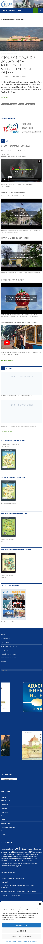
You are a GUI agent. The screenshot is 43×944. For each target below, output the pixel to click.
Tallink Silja (30, 104)
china (3, 852)
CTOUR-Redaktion (18, 184)
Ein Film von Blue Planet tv (10, 352)
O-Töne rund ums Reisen (9, 658)
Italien (3, 856)
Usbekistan (5, 866)
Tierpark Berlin (24, 863)
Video (3, 834)
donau (21, 852)
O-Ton (3, 816)
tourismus (31, 863)
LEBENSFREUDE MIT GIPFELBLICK (12, 895)
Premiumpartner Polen (9, 646)
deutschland (17, 852)
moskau (18, 858)
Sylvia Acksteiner (34, 230)
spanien (35, 861)
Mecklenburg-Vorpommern (8, 858)
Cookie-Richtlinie (11, 941)
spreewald (3, 863)
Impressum (33, 941)
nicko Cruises (29, 858)
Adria (2, 849)
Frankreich (13, 854)
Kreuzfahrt (18, 856)
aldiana (6, 849)
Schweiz (29, 861)
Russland (8, 861)
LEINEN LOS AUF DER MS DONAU (12, 878)
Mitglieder (4, 812)
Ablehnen (21, 931)
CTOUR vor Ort (6, 642)
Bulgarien (37, 849)
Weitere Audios (7, 432)
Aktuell (4, 54)
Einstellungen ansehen (21, 937)
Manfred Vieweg (20, 76)
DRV (30, 852)
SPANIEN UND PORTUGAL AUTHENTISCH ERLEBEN (18, 891)
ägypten (18, 866)
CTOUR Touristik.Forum (11, 10)
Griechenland (21, 854)
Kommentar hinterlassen (9, 232)
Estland (5, 104)
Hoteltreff (5, 650)
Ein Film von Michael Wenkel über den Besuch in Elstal (19, 314)
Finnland (14, 104)
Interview (4, 808)
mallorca (34, 856)
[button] (40, 904)
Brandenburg (28, 849)
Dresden (26, 852)
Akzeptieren (21, 925)
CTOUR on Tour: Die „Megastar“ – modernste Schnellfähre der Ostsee (18, 65)
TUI (35, 863)
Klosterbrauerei (10, 856)
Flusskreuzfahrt (5, 854)
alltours (11, 849)
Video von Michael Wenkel (10, 230)
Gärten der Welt (30, 854)
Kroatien (25, 856)
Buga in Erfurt (6, 426)
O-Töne (9, 368)
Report (3, 662)
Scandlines (22, 861)
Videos (8, 141)
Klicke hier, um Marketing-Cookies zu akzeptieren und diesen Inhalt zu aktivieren (21, 214)
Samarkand (14, 861)
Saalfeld (4, 395)
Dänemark (35, 852)
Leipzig (30, 856)
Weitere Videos (7, 360)
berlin (18, 848)
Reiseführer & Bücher (8, 654)
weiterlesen (6, 97)
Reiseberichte (12, 54)
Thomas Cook (16, 863)
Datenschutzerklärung (23, 941)
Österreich (12, 866)
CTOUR (10, 851)
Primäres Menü (40, 10)
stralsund (9, 863)
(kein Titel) (4, 882)
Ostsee (22, 104)
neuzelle (22, 858)
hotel (36, 854)
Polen (3, 819)
